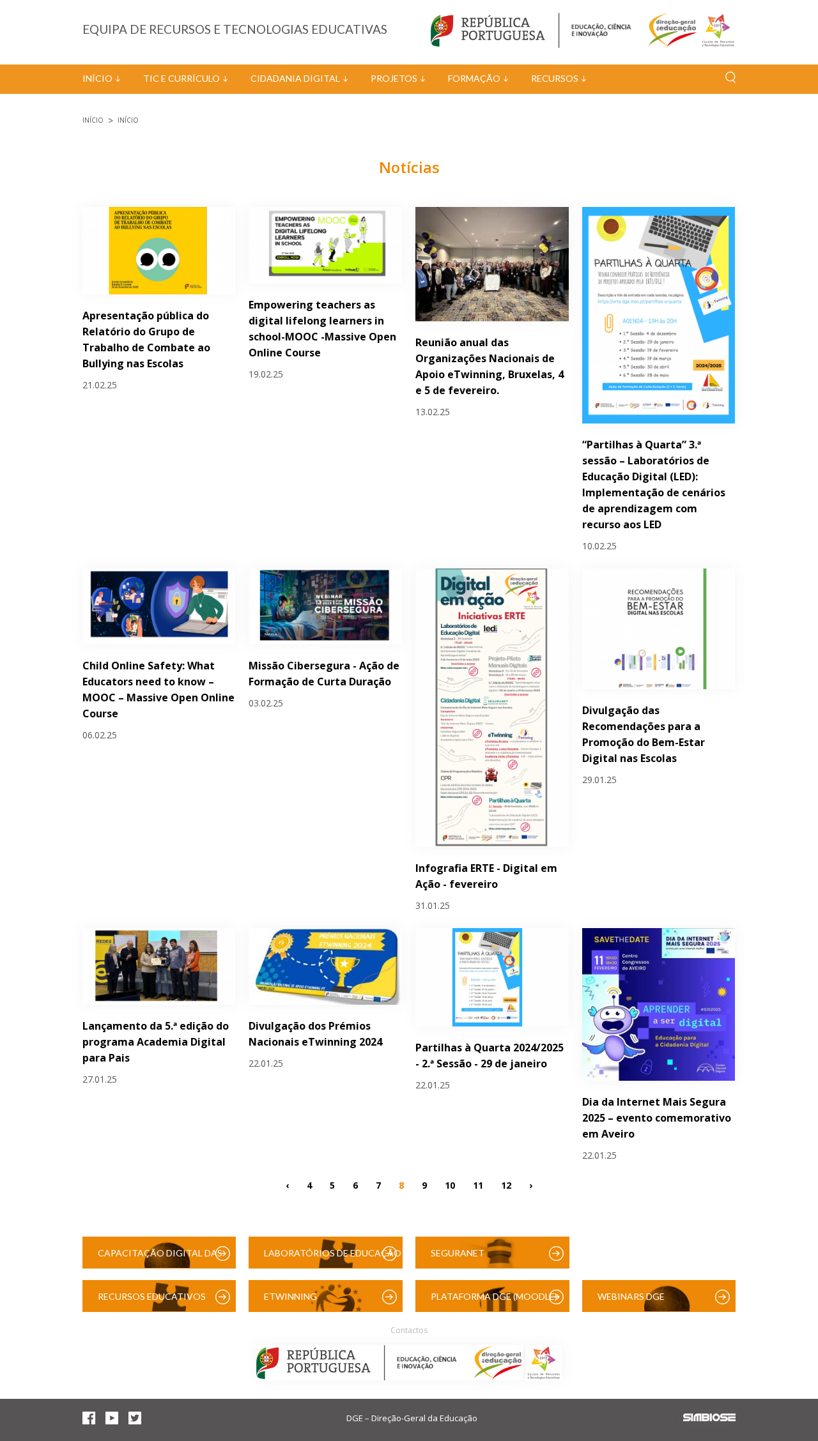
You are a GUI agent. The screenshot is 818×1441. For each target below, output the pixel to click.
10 (450, 1184)
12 (506, 1184)
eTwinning (290, 1296)
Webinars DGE (631, 1296)
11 (478, 1184)
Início (97, 78)
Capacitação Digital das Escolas (160, 1258)
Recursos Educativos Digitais (152, 1301)
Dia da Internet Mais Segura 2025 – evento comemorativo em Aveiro (656, 1118)
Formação (474, 78)
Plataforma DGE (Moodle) (494, 1296)
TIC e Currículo (181, 78)
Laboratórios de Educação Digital (332, 1258)
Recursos (554, 78)
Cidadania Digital (295, 78)
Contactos (409, 1330)
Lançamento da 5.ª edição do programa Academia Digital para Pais (155, 1042)
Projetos (394, 78)
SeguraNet (457, 1252)
